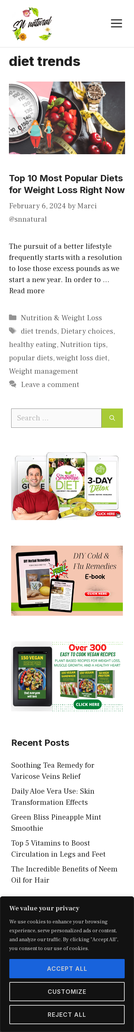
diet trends (39, 331)
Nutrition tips (83, 345)
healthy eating (33, 345)
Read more (27, 291)
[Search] (112, 418)
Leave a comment (50, 385)
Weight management (43, 371)
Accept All (67, 968)
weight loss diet (82, 358)
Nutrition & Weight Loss (61, 318)
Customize (67, 991)
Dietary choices (87, 331)
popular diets (31, 358)
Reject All (67, 1014)
